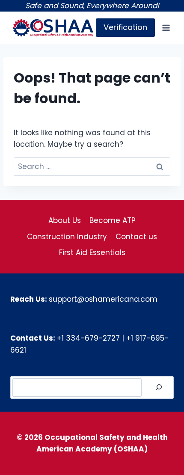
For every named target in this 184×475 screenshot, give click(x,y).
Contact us (136, 237)
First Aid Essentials (92, 252)
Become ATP (112, 220)
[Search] (159, 387)
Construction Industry (67, 237)
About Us (64, 220)
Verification (125, 27)
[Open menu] (166, 27)
